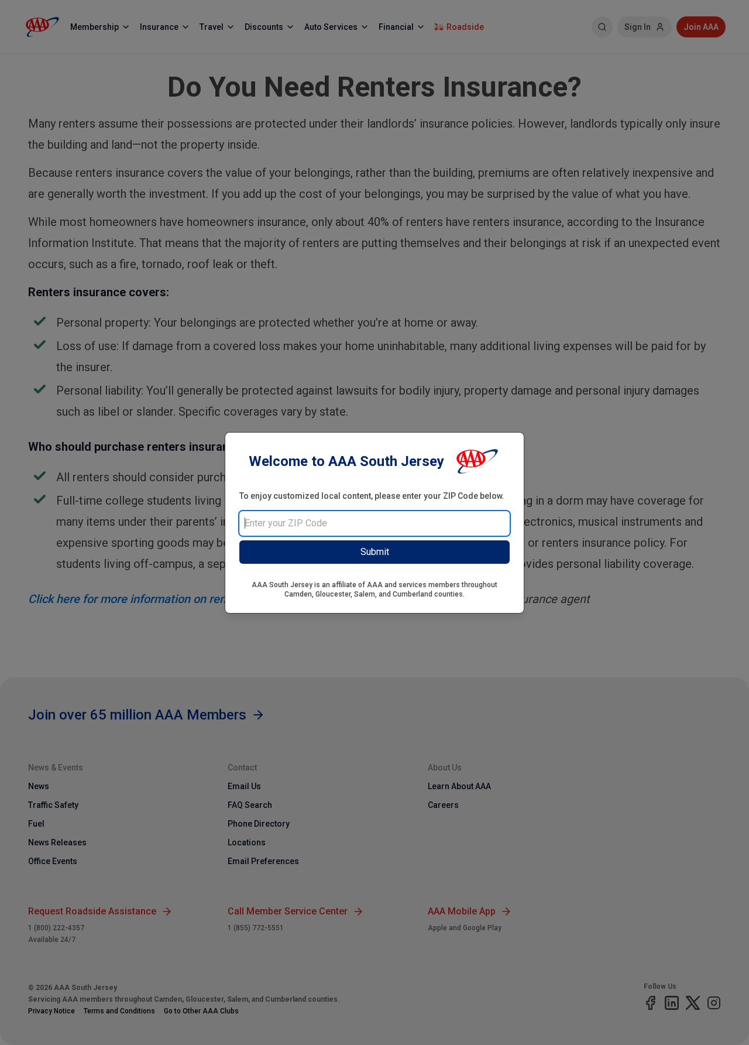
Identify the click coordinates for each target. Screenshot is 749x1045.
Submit (374, 551)
